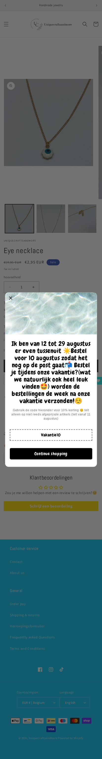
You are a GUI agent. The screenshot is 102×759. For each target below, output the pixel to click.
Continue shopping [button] (51, 453)
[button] (51, 435)
